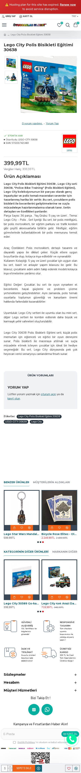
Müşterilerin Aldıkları (51, 482)
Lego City (36, 421)
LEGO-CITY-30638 (16, 421)
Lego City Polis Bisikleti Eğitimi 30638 (39, 416)
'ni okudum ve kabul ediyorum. (43, 742)
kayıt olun (14, 398)
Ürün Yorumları (40, 375)
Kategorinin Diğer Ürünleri (26, 551)
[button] (24, 84)
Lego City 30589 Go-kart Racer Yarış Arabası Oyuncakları (22, 603)
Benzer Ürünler (16, 482)
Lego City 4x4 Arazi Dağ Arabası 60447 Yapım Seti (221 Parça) (59, 603)
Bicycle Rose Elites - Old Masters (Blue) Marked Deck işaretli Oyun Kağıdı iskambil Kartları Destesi (59, 534)
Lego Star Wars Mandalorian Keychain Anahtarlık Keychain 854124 (22, 534)
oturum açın (48, 394)
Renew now (68, 4)
